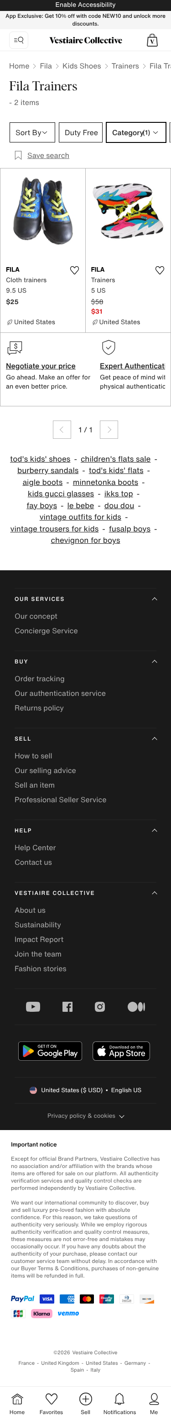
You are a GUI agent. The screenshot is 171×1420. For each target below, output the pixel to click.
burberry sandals (47, 470)
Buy (21, 662)
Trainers (125, 65)
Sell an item (35, 784)
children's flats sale (116, 459)
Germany (135, 1363)
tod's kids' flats (116, 470)
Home (19, 65)
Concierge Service (46, 630)
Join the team (38, 953)
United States (102, 1363)
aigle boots (42, 482)
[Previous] (62, 430)
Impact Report (39, 939)
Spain (77, 1370)
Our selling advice (45, 770)
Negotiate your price (41, 365)
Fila (46, 65)
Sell (23, 739)
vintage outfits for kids (80, 517)
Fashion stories (41, 968)
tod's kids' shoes (40, 459)
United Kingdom (60, 1363)
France (27, 1363)
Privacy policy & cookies (81, 1115)
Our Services (40, 599)
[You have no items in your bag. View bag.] (152, 40)
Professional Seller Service (60, 799)
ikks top (118, 494)
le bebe (80, 505)
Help (23, 831)
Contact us (33, 862)
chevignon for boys (85, 540)
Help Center (35, 847)
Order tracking (40, 678)
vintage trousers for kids (54, 529)
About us (30, 910)
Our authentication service (60, 693)
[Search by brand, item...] (18, 40)
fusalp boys (129, 529)
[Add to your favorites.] (74, 270)
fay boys (41, 505)
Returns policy (39, 707)
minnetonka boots (105, 482)
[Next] (109, 430)
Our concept (36, 615)
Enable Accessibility (85, 5)
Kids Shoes (81, 65)
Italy (95, 1370)
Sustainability (38, 924)
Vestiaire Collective (55, 893)
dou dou (119, 505)
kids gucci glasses (61, 494)
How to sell (33, 755)
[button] (152, 40)
